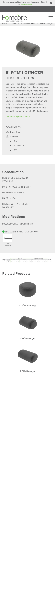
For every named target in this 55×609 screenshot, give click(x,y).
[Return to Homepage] (14, 17)
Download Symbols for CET (18, 116)
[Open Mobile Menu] (51, 18)
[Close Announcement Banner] (51, 3)
